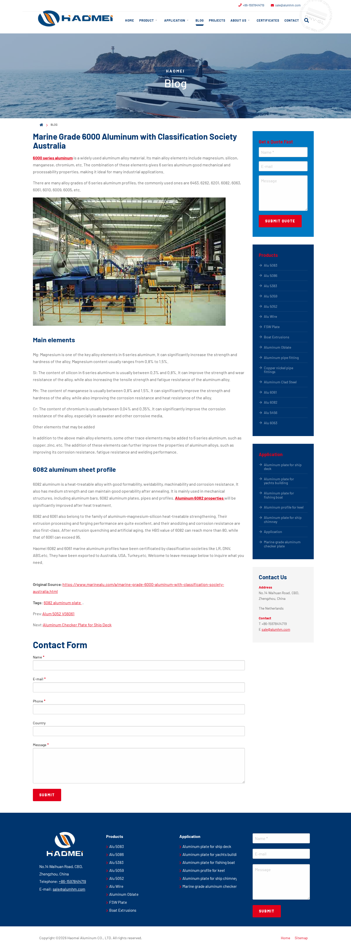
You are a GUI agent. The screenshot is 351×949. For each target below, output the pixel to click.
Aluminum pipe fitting (281, 357)
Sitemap (301, 938)
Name (38, 657)
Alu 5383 (270, 286)
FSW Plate (272, 326)
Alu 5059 (270, 296)
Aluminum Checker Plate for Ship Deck (77, 624)
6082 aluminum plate (63, 602)
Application (174, 20)
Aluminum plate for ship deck (283, 467)
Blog (200, 20)
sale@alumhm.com (288, 5)
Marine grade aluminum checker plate (282, 544)
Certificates (268, 20)
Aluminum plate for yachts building (279, 481)
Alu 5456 (270, 412)
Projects (217, 20)
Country (39, 723)
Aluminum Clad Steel (280, 382)
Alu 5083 (270, 265)
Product (146, 20)
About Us (238, 20)
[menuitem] (130, 20)
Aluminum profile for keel (283, 507)
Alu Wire (270, 316)
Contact (291, 20)
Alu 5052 (271, 306)
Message (41, 745)
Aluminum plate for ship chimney (283, 519)
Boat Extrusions (276, 337)
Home (129, 20)
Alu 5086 (270, 275)
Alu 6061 (270, 392)
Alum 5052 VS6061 (58, 613)
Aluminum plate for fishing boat (279, 495)
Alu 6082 (271, 402)
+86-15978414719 (253, 5)
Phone (39, 701)
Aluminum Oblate (277, 347)
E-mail (39, 679)
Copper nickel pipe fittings (278, 370)
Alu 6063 (270, 423)
